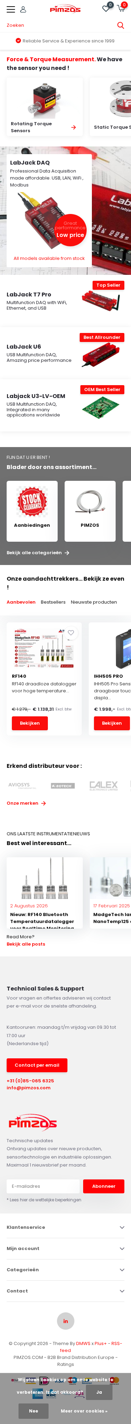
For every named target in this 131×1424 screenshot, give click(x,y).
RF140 (19, 676)
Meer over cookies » (84, 1411)
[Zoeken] (120, 25)
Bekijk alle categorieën (35, 553)
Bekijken (30, 723)
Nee (33, 1411)
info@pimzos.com (29, 1087)
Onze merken (23, 803)
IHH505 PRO (108, 676)
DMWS (83, 1343)
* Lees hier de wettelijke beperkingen (44, 1200)
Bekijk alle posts (26, 944)
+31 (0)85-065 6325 (30, 1080)
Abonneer (104, 1186)
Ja (99, 1392)
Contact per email (37, 1065)
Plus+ (101, 1343)
